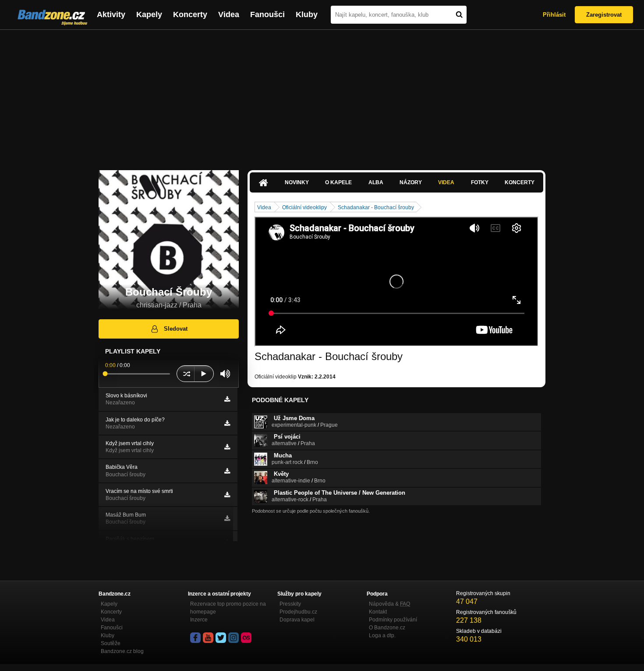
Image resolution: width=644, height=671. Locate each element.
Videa (228, 14)
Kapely (149, 14)
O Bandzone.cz (387, 628)
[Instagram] (233, 637)
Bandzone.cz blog (122, 651)
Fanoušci (267, 14)
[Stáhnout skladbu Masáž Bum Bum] (227, 518)
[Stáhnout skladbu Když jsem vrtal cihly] (227, 447)
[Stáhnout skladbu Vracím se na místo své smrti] (227, 495)
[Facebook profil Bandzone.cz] (195, 637)
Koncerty (190, 14)
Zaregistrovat (604, 14)
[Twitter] (221, 637)
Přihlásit (554, 14)
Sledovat (176, 328)
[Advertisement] (322, 95)
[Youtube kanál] (208, 637)
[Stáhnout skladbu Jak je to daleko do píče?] (227, 423)
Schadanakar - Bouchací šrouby (376, 207)
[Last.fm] (246, 637)
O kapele (338, 182)
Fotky (479, 182)
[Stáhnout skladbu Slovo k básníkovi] (227, 399)
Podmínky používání (393, 620)
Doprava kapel (297, 620)
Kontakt (378, 612)
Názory (411, 182)
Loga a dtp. (382, 635)
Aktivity (111, 14)
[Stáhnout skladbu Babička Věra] (227, 471)
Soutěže (110, 643)
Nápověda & (389, 604)
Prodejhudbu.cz (298, 612)
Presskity (290, 604)
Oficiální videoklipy (304, 207)
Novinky (297, 182)
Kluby (307, 14)
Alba (375, 182)
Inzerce (199, 620)
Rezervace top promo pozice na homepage (228, 608)
